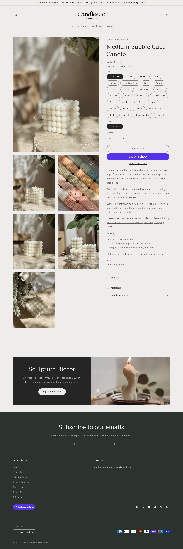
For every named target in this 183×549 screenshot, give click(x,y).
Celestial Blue (142, 115)
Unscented (115, 126)
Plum (153, 102)
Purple (113, 109)
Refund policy (19, 497)
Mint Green (115, 76)
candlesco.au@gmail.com (118, 467)
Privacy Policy (19, 472)
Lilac (130, 76)
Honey (113, 83)
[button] (16, 15)
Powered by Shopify (43, 542)
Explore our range (52, 391)
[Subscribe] (114, 444)
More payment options (138, 163)
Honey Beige (159, 96)
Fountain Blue (130, 83)
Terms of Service (20, 492)
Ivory (127, 96)
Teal (159, 115)
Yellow (159, 83)
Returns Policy (19, 487)
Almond (113, 96)
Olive (125, 109)
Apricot (160, 89)
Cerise (139, 109)
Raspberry (127, 102)
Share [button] (112, 277)
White (155, 76)
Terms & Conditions (22, 482)
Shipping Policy (20, 477)
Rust (141, 102)
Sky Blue (141, 96)
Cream (113, 89)
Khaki (112, 115)
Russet (125, 115)
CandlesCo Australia (27, 542)
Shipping (110, 66)
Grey (112, 102)
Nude (142, 76)
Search (16, 467)
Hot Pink (153, 109)
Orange (127, 89)
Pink (146, 83)
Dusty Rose (143, 89)
